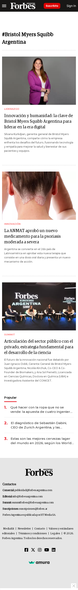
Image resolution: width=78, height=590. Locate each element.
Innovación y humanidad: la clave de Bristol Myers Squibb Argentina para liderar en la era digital (38, 121)
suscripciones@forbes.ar (33, 509)
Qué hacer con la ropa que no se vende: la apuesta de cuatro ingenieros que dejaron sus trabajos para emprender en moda (42, 409)
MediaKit (8, 528)
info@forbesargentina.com (28, 496)
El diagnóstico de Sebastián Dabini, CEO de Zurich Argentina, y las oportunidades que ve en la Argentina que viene (42, 425)
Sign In (71, 6)
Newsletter (24, 528)
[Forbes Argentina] (22, 6)
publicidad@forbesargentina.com (33, 490)
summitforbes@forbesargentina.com (33, 502)
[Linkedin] (54, 550)
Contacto (39, 528)
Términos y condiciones (32, 533)
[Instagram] (40, 550)
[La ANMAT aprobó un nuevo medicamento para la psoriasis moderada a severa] (39, 196)
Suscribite (52, 5)
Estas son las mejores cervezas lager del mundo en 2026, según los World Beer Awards (41, 441)
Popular (10, 397)
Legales (55, 533)
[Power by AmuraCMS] (39, 562)
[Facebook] (26, 550)
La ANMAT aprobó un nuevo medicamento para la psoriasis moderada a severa (32, 236)
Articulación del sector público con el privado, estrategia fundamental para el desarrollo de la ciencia (38, 347)
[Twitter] (33, 550)
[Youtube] (46, 550)
